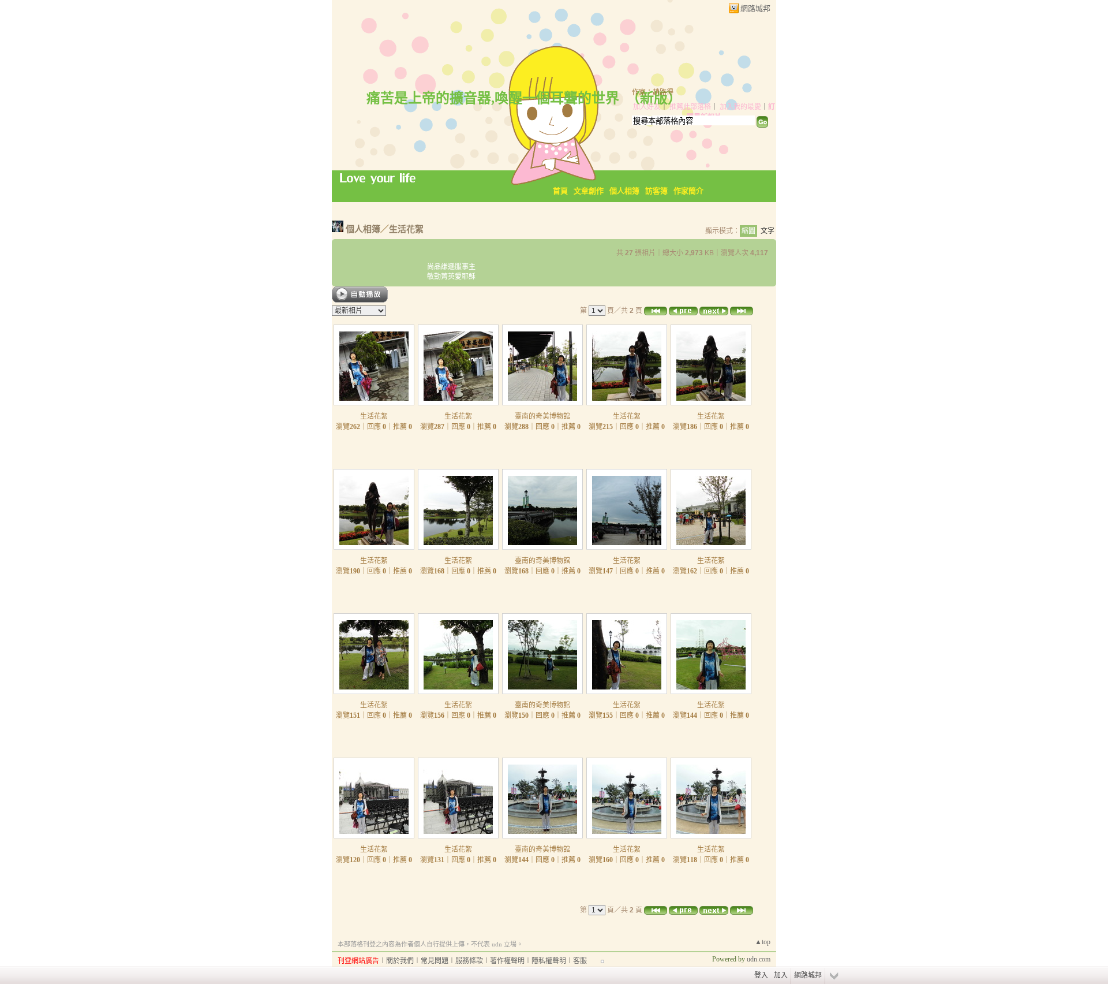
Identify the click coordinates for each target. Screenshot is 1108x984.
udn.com (758, 959)
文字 (767, 231)
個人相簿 (624, 191)
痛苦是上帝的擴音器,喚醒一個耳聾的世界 (492, 98)
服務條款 (469, 961)
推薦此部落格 (690, 107)
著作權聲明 (507, 961)
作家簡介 (688, 191)
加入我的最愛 (740, 107)
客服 (580, 961)
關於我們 (400, 961)
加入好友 (647, 107)
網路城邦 (755, 8)
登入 (761, 975)
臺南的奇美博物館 (542, 416)
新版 (654, 98)
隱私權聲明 (548, 961)
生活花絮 (406, 229)
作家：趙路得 (652, 92)
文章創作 (589, 191)
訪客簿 (656, 191)
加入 (781, 975)
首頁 (560, 191)
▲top (762, 942)
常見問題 (434, 961)
